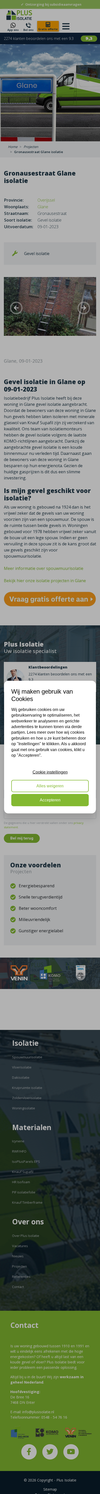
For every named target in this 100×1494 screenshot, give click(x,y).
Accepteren (50, 800)
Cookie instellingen (50, 772)
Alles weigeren (50, 786)
